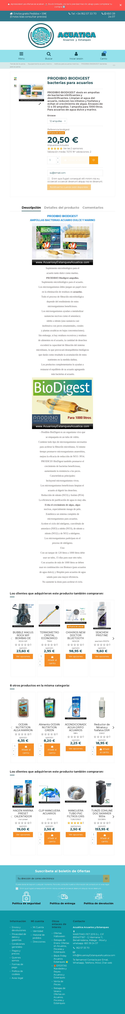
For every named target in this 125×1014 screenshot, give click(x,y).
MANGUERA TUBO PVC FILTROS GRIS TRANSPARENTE (75, 815)
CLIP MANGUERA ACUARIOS (49, 812)
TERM (49, 641)
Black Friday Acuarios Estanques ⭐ (61, 958)
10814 (75, 733)
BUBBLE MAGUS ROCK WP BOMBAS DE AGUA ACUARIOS (23, 637)
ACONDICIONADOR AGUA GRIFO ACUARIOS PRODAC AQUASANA (77, 730)
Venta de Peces (58, 983)
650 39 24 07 (110, 15)
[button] (11, 638)
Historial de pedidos (39, 936)
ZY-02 (49, 819)
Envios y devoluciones (19, 929)
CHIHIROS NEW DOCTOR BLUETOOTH (76, 635)
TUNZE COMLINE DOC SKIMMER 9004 (102, 813)
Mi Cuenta (38, 927)
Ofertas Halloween (59, 935)
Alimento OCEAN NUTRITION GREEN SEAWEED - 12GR (49, 729)
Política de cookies (17, 973)
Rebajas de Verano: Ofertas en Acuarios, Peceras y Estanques (59, 996)
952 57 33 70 (82, 947)
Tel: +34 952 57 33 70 (84, 13)
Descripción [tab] (31, 207)
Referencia (53, 129)
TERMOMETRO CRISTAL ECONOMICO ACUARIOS (49, 637)
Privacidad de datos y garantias (19, 937)
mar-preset (23, 819)
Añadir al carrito (52, 662)
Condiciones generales (18, 945)
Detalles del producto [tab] (61, 207)
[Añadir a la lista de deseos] (93, 160)
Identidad (38, 931)
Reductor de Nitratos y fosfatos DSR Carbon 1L (102, 729)
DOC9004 (102, 819)
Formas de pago (17, 966)
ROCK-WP (23, 641)
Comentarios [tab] (92, 207)
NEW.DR (75, 641)
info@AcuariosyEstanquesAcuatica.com (94, 955)
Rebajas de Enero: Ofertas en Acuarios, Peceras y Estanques (61, 946)
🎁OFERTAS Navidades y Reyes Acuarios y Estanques (60, 971)
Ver (23, 656)
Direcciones (39, 941)
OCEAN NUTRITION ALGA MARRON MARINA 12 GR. (23, 729)
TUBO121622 (75, 819)
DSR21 (102, 733)
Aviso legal (17, 978)
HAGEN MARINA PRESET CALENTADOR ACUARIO (23, 815)
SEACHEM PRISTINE (102, 634)
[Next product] (114, 65)
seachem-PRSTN (102, 641)
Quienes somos (16, 959)
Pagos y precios (16, 952)
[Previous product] (113, 65)
